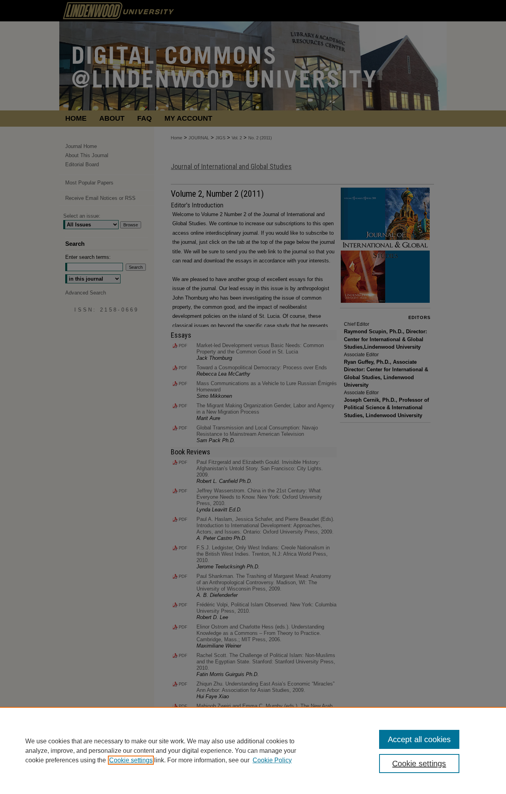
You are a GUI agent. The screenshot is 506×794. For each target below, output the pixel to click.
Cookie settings (131, 760)
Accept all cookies (419, 739)
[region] (253, 750)
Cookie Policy (272, 760)
